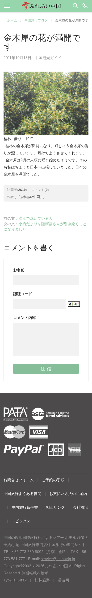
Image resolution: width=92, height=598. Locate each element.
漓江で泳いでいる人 (36, 218)
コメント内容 (24, 318)
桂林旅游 (42, 580)
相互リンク (55, 507)
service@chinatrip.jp (58, 559)
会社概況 (80, 507)
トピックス (21, 521)
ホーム (12, 20)
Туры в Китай (15, 580)
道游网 (63, 580)
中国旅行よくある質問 (22, 494)
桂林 (9, 146)
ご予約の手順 (53, 480)
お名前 (19, 270)
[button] (46, 6)
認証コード (22, 294)
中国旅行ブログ (36, 20)
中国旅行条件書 (25, 507)
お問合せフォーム (19, 480)
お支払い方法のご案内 (68, 494)
